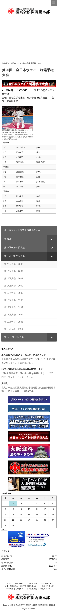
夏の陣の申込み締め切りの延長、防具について (23, 355)
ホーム (9, 583)
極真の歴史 (33, 583)
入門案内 (19, 589)
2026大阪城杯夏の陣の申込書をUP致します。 (23, 369)
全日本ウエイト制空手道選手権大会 (25, 63)
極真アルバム (45, 589)
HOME (5, 63)
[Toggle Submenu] (52, 239)
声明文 (4, 383)
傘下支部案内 (32, 589)
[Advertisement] (29, 38)
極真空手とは (20, 583)
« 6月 (4, 529)
